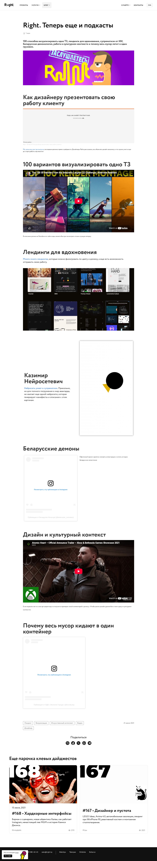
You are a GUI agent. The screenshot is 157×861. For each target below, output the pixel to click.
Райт (9, 5)
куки (17, 852)
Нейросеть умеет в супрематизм (40, 388)
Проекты (24, 5)
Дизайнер (28, 728)
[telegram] (89, 743)
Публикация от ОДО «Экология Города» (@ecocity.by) (54, 705)
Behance (92, 852)
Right (24, 144)
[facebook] (73, 743)
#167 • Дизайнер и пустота (114, 799)
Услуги (35, 5)
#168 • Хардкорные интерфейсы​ (43, 799)
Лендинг (27, 723)
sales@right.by (47, 852)
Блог (46, 5)
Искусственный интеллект (62, 723)
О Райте (125, 5)
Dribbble (82, 852)
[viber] (67, 743)
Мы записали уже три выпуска (33, 149)
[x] (78, 743)
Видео (79, 723)
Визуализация (41, 723)
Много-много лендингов (35, 259)
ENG (149, 5)
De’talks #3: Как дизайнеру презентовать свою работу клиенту (44, 144)
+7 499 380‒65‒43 (31, 852)
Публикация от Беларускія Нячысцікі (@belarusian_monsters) (51, 517)
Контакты (138, 5)
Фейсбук (62, 852)
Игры (85, 830)
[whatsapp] (84, 743)
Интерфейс (16, 830)
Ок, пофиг (8, 856)
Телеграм (72, 852)
